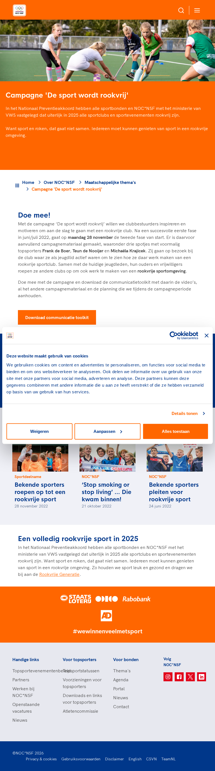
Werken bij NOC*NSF (23, 692)
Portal (119, 688)
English (135, 758)
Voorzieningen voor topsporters (82, 683)
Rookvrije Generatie (59, 574)
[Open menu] (196, 10)
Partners (20, 679)
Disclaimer (114, 758)
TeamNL (168, 758)
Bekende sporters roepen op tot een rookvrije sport (40, 492)
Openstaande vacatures (26, 707)
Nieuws (19, 720)
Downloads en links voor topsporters (82, 698)
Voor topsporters (79, 659)
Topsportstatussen (81, 670)
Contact (121, 706)
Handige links (25, 659)
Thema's (121, 670)
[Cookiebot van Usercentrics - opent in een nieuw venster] (173, 335)
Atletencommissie (80, 711)
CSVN (151, 758)
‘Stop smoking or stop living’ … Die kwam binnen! (106, 492)
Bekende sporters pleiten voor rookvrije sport (174, 492)
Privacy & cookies (41, 758)
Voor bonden (126, 659)
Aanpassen (104, 431)
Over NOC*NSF (59, 182)
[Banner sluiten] (207, 336)
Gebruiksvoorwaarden (81, 758)
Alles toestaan (176, 431)
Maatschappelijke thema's (110, 182)
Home (28, 182)
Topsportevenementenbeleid (32, 670)
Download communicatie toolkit (57, 317)
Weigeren (39, 431)
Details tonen (185, 413)
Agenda (120, 679)
